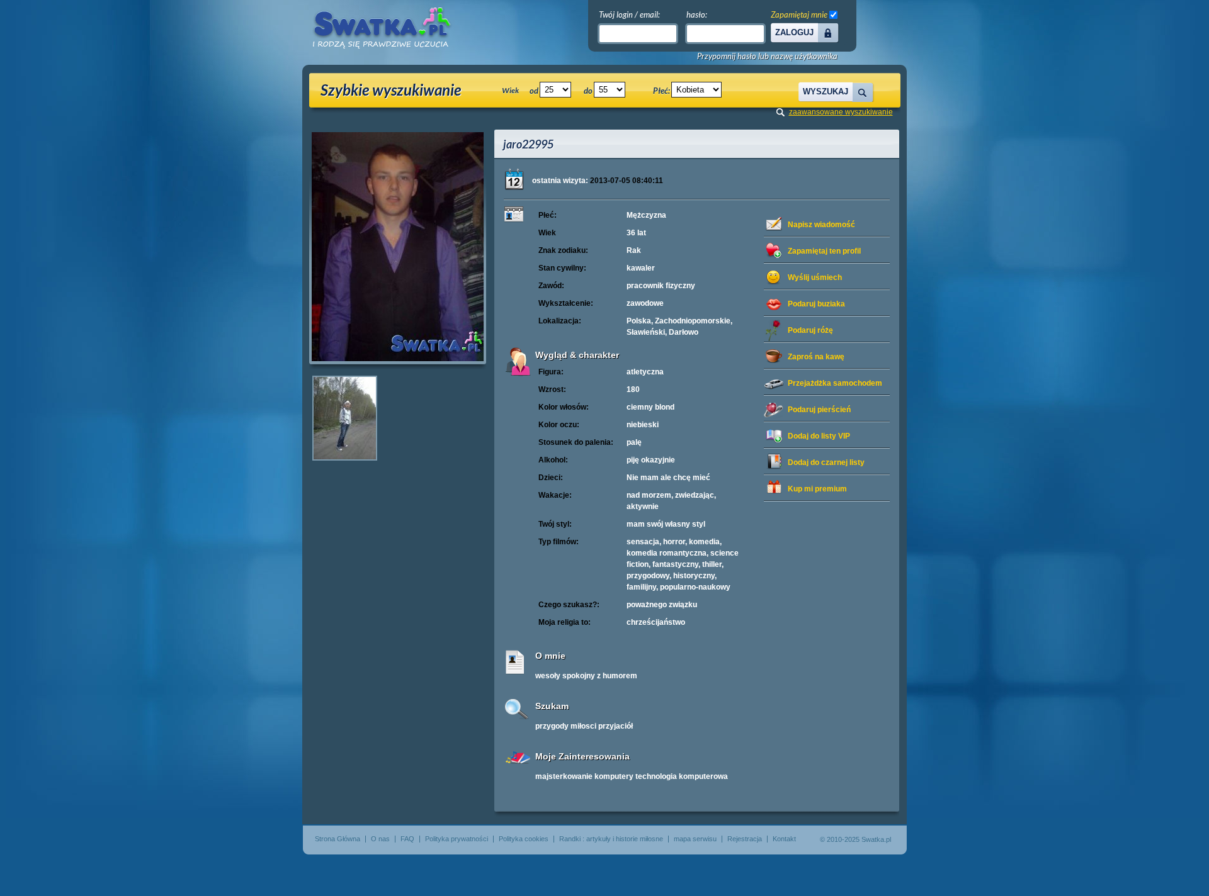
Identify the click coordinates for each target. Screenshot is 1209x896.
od (534, 91)
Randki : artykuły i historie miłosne (611, 839)
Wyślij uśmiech (815, 277)
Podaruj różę (810, 330)
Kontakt (784, 839)
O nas (380, 839)
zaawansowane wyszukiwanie (841, 112)
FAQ (407, 839)
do (588, 91)
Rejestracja (744, 839)
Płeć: (661, 91)
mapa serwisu (695, 839)
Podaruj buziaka (816, 304)
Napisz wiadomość (821, 224)
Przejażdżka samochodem (835, 383)
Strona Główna (337, 839)
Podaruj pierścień (819, 409)
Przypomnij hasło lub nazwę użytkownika (767, 56)
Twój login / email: (629, 14)
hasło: (696, 14)
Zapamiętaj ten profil (824, 251)
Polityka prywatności (456, 839)
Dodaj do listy (819, 436)
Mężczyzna (646, 215)
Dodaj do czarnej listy (826, 462)
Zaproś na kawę (816, 356)
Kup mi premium (817, 488)
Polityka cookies (523, 839)
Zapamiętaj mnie (799, 14)
